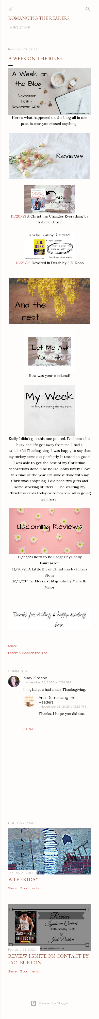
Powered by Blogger (54, 1003)
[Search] (88, 8)
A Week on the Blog (33, 653)
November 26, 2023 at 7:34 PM (48, 682)
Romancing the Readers (39, 18)
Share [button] (12, 646)
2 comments (29, 888)
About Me (20, 27)
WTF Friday (23, 879)
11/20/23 (18, 216)
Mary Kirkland (35, 678)
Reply (28, 728)
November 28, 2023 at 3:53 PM (63, 706)
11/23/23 (22, 263)
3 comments (29, 971)
